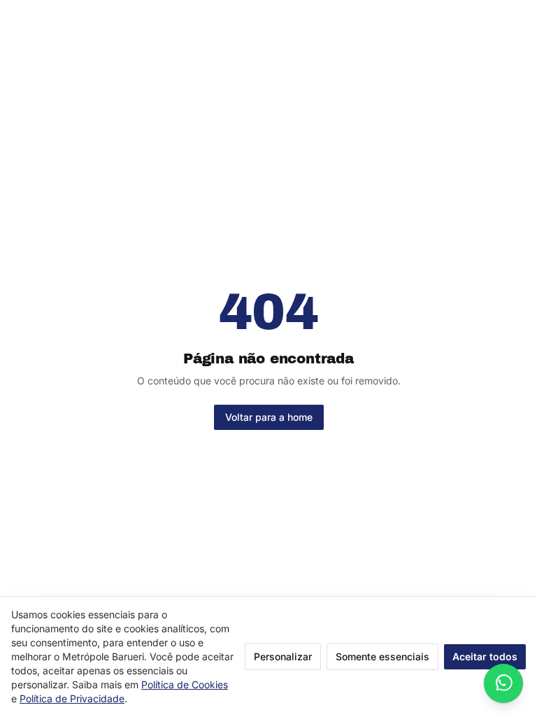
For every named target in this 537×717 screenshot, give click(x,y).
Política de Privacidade (72, 698)
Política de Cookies (184, 684)
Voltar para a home (269, 417)
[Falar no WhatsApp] (503, 683)
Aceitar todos (484, 656)
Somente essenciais (382, 656)
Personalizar (283, 656)
